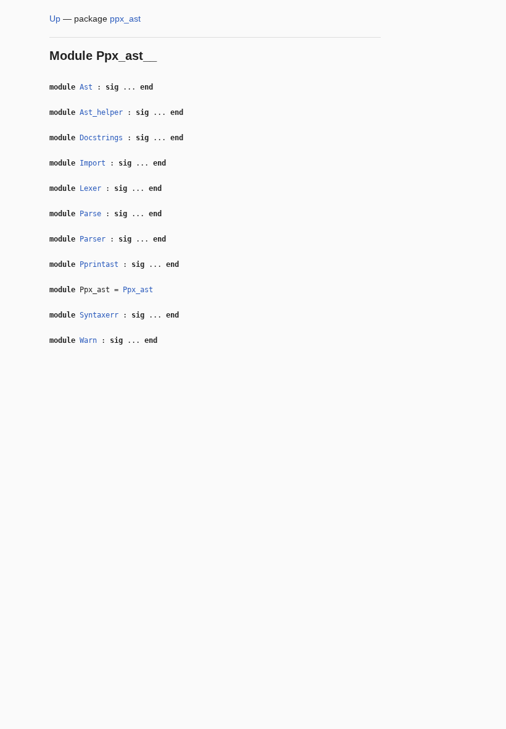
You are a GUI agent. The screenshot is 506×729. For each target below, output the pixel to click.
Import (93, 163)
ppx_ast (125, 18)
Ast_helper (101, 112)
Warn (88, 340)
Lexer (90, 188)
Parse (90, 213)
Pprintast (99, 264)
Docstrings (101, 137)
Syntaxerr (99, 315)
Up (54, 18)
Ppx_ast (138, 289)
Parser (93, 239)
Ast (86, 87)
